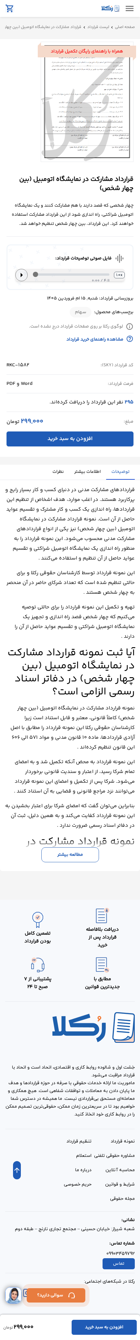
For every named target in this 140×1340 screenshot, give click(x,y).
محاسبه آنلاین (120, 1170)
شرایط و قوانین (120, 1184)
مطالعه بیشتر (70, 854)
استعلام (83, 1156)
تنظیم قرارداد (78, 1141)
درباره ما (83, 1170)
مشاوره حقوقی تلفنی (114, 1156)
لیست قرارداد (98, 27)
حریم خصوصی (77, 1184)
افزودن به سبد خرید (70, 439)
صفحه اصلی (125, 27)
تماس (118, 1263)
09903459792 (120, 1254)
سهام (80, 312)
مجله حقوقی (122, 1199)
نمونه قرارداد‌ (123, 1141)
